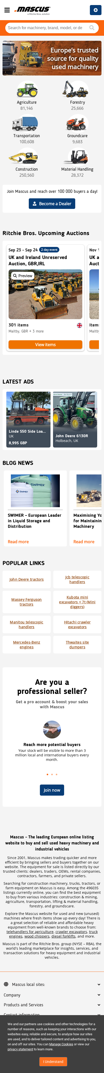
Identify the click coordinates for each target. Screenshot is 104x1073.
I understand (53, 1062)
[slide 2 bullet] (52, 774)
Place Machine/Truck (95, 10)
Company (12, 995)
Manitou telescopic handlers (26, 624)
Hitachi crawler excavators (77, 624)
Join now (52, 790)
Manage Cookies (61, 1044)
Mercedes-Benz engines (26, 644)
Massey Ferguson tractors (26, 602)
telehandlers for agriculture (30, 931)
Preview (25, 275)
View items (45, 344)
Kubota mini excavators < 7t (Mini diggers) (77, 602)
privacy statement (20, 1049)
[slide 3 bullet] (56, 774)
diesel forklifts (63, 936)
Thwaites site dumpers (77, 644)
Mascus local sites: (28, 984)
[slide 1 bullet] (47, 774)
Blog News (18, 463)
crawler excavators (71, 931)
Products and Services (23, 1005)
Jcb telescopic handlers (77, 579)
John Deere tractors (27, 579)
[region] (52, 748)
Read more (18, 541)
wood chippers (36, 936)
